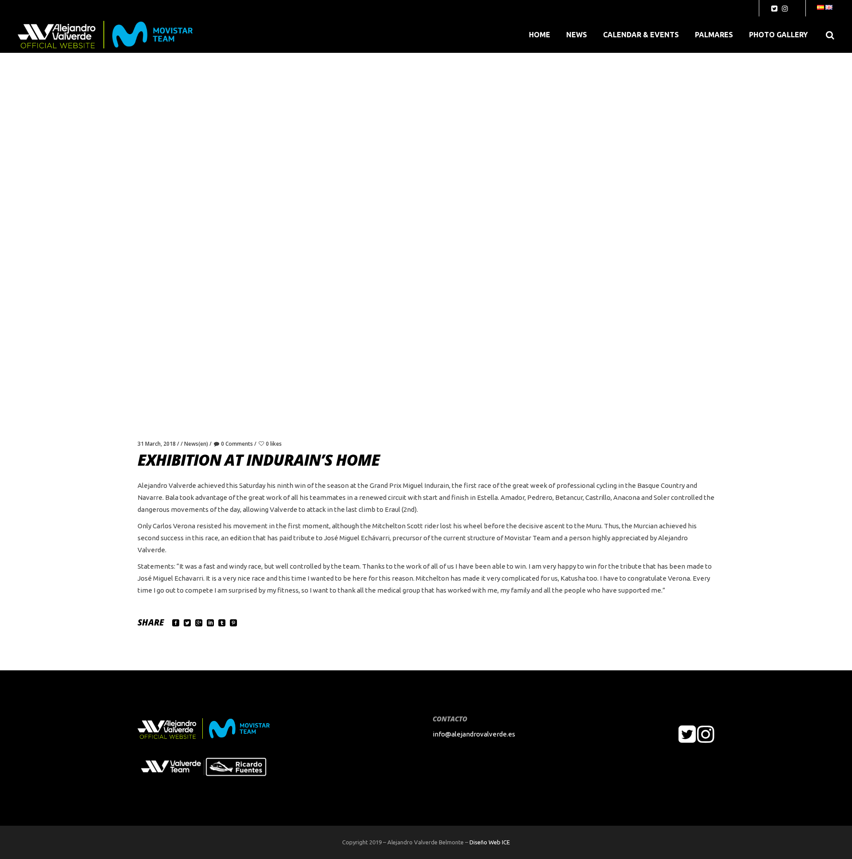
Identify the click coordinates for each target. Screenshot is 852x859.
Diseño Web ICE (489, 842)
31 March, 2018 (157, 443)
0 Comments (237, 443)
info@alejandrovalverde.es (474, 734)
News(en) (196, 443)
